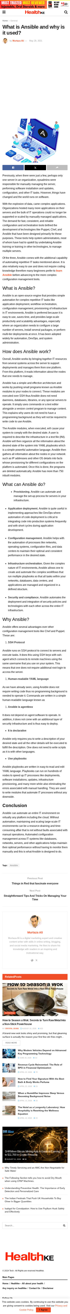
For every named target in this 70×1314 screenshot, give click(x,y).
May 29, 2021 (35, 41)
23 (36, 1086)
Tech (11, 1271)
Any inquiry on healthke (14, 1288)
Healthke (40, 1271)
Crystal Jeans (12, 1028)
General (14, 21)
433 (41, 1028)
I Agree (43, 1310)
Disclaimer (48, 1288)
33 (36, 1058)
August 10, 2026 (29, 1028)
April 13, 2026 (25, 1101)
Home (5, 21)
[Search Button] (64, 1225)
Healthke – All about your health (27, 1283)
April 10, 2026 (25, 1118)
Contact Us (34, 1288)
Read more (11, 1043)
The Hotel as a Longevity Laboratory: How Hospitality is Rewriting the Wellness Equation (41, 1110)
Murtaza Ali (18, 41)
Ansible (14, 865)
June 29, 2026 (25, 1058)
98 (25, 1159)
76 (36, 1072)
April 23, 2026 (25, 1072)
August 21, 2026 (13, 1159)
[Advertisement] (35, 80)
